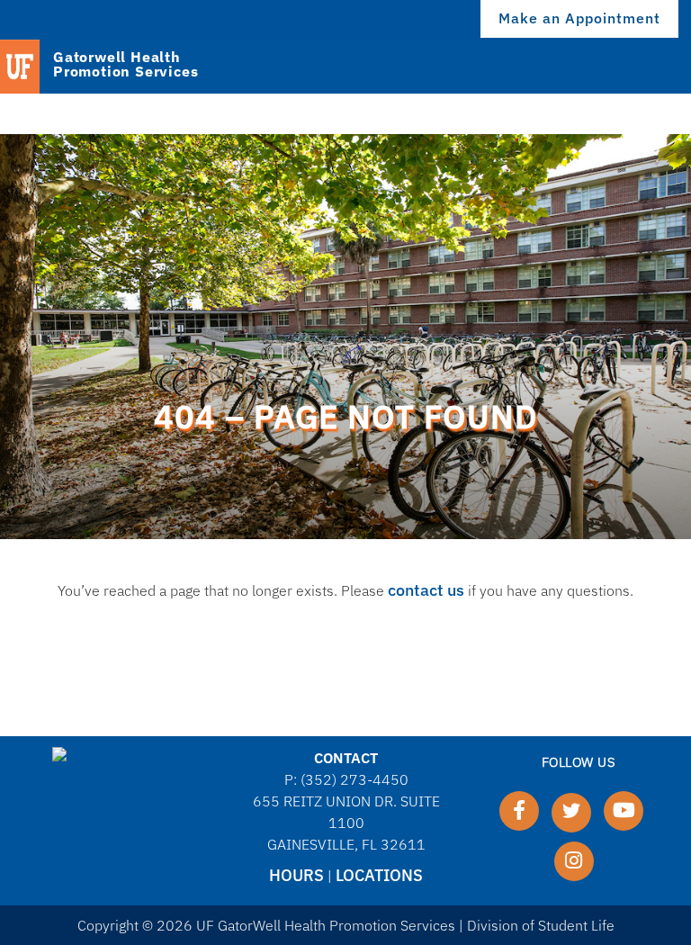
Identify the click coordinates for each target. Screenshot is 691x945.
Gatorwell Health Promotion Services (125, 65)
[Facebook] (519, 811)
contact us (426, 590)
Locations (379, 875)
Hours (296, 875)
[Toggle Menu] (662, 66)
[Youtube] (623, 811)
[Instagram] (574, 861)
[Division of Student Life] (113, 783)
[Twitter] (571, 812)
